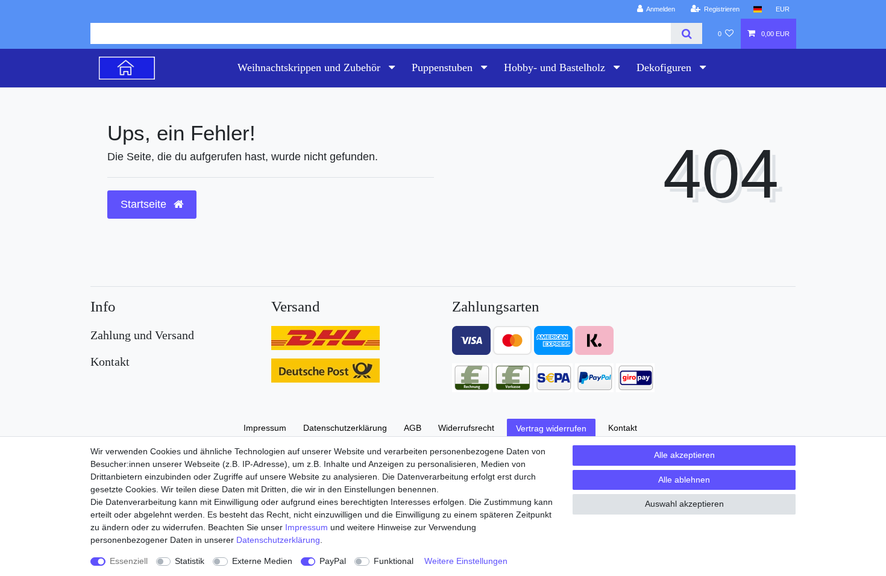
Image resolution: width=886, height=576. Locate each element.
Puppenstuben (444, 67)
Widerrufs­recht (466, 428)
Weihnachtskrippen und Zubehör (310, 67)
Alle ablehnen (684, 479)
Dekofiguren (665, 67)
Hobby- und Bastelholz (556, 67)
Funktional (393, 561)
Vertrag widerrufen (551, 428)
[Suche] (686, 33)
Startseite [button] (145, 204)
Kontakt (622, 428)
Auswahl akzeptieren (684, 504)
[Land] (757, 9)
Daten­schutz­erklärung (278, 540)
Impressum (306, 527)
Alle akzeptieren (684, 455)
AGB (412, 428)
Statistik (189, 561)
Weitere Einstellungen (465, 561)
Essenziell (129, 561)
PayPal (332, 561)
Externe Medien (262, 561)
